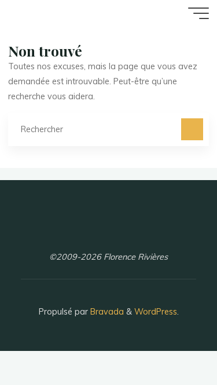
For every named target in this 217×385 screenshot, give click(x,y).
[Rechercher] (192, 129)
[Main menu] (198, 13)
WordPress (155, 311)
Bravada (106, 311)
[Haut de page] (172, 340)
